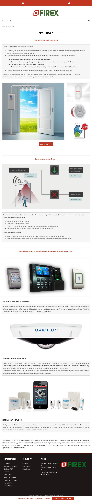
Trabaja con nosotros (10, 466)
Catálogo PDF (8, 469)
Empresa (7, 472)
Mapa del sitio (8, 486)
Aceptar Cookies (63, 498)
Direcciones (26, 469)
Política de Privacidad (10, 480)
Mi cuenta (25, 463)
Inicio (3, 26)
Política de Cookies (10, 477)
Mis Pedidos (26, 466)
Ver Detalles (46, 144)
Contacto (7, 463)
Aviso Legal (7, 474)
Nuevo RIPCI (8, 483)
